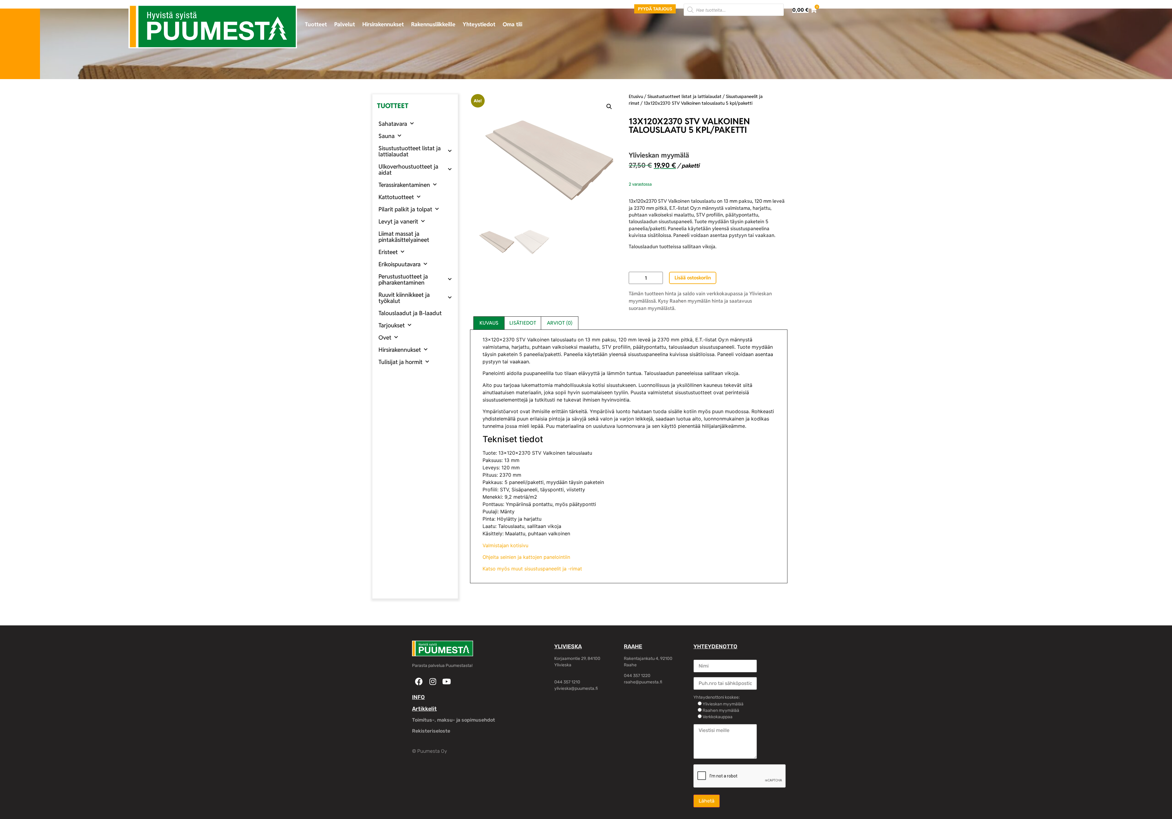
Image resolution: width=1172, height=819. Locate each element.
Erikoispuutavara (399, 264)
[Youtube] (446, 681)
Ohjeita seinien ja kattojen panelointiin (526, 557)
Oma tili (512, 24)
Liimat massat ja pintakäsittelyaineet (403, 236)
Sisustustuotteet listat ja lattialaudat (409, 151)
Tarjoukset (391, 325)
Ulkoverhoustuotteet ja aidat (408, 169)
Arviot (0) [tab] (559, 323)
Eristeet (388, 252)
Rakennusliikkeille (433, 24)
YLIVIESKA (568, 646)
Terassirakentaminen (404, 184)
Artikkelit (424, 708)
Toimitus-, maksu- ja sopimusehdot (453, 720)
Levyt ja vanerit (398, 221)
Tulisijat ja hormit (400, 362)
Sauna (386, 136)
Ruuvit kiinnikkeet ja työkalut (404, 297)
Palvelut (344, 24)
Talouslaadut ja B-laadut (410, 313)
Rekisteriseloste (431, 731)
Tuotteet (316, 24)
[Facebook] (419, 681)
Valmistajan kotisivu (505, 545)
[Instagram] (433, 681)
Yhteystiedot (479, 24)
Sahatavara (392, 123)
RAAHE (633, 646)
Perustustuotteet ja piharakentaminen (403, 279)
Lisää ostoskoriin (693, 278)
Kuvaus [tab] (488, 323)
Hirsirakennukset (383, 24)
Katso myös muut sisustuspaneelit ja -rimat (532, 569)
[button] (609, 106)
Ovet (384, 337)
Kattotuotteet (396, 197)
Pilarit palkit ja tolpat (405, 209)
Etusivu (636, 96)
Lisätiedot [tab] (522, 323)
